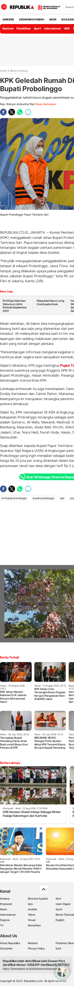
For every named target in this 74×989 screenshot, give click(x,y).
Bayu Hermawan (46, 104)
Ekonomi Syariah (31, 19)
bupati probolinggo (43, 498)
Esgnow (5, 920)
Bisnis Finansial (65, 914)
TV (2, 925)
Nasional (7, 28)
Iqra (30, 904)
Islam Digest (63, 904)
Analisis (32, 909)
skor (52, 19)
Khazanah (6, 904)
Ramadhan (34, 925)
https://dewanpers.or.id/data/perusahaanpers (31, 968)
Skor (58, 898)
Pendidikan (24, 28)
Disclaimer (6, 948)
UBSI (67, 28)
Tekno (31, 914)
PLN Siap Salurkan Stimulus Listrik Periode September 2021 (15, 305)
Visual (31, 920)
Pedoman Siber (65, 943)
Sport (37, 28)
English (60, 920)
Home (3, 70)
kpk (62, 498)
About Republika (10, 943)
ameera (8, 19)
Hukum (24, 70)
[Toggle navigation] (4, 7)
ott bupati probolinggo (14, 498)
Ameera (4, 898)
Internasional (52, 28)
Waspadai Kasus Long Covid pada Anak (50, 302)
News (13, 70)
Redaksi (33, 943)
